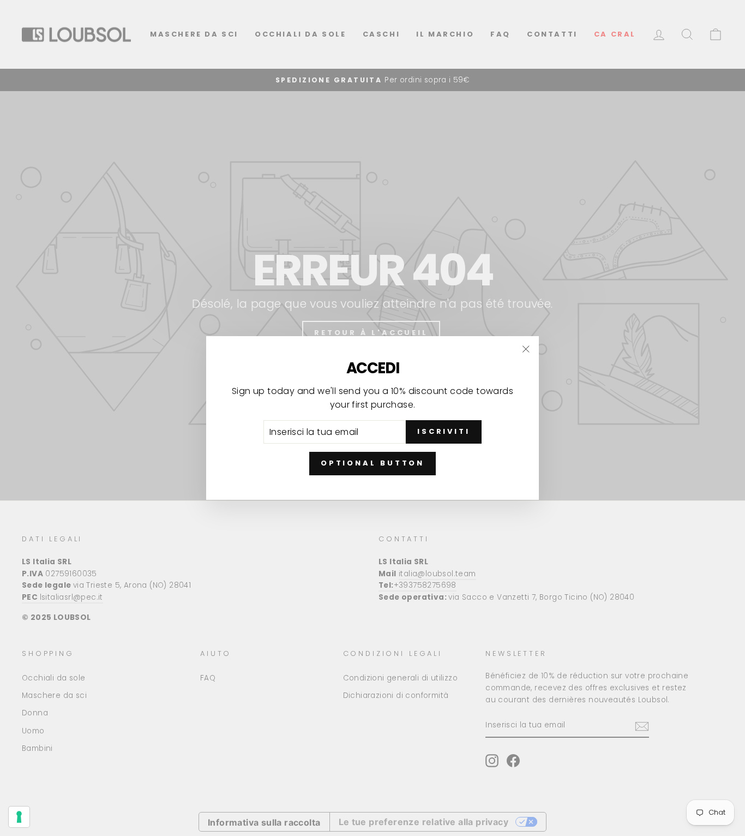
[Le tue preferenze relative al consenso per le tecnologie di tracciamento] (19, 817)
